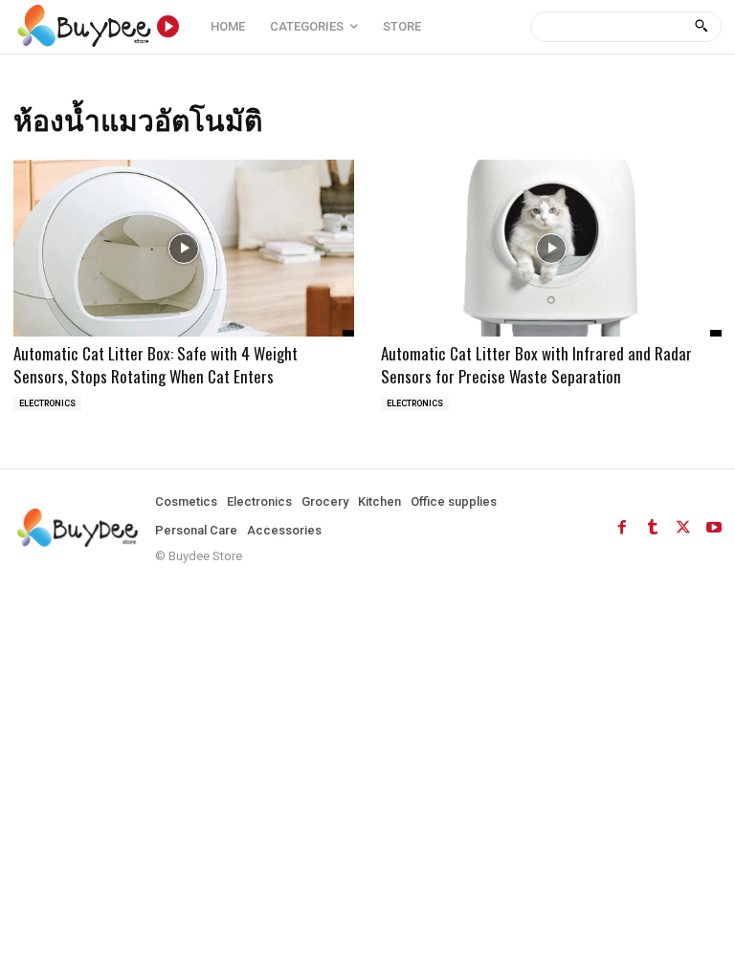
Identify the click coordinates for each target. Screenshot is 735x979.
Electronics (47, 403)
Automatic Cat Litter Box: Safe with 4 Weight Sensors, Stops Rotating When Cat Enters (155, 364)
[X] (683, 527)
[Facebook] (622, 527)
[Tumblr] (652, 527)
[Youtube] (714, 527)
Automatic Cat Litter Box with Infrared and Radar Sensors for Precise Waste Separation (536, 364)
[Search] (701, 26)
